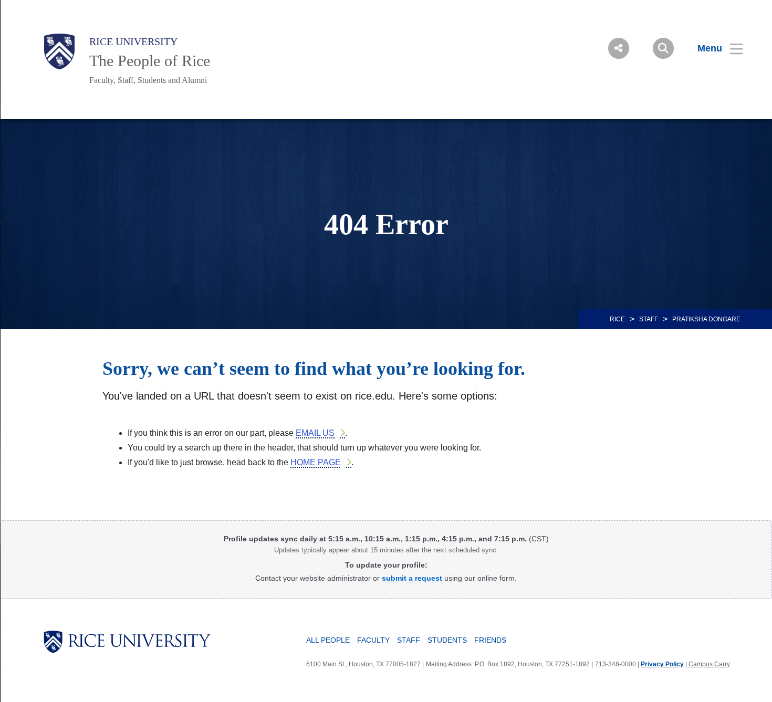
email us (315, 432)
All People (328, 640)
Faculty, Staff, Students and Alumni (148, 80)
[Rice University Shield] (59, 51)
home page (315, 462)
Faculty (373, 640)
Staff (648, 319)
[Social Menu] (618, 48)
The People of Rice (149, 60)
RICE (617, 319)
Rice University (133, 41)
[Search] (663, 48)
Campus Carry (709, 664)
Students (447, 640)
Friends (490, 640)
